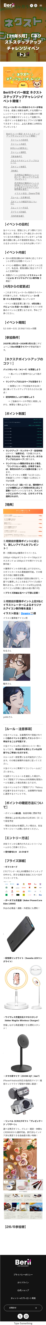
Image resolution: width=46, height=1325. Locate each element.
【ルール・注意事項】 (20, 197)
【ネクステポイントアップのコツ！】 (24, 162)
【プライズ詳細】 (18, 212)
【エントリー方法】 (19, 208)
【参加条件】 (16, 156)
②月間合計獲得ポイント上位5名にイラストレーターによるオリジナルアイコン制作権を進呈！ (26, 186)
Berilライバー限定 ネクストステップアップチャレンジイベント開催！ (23, 135)
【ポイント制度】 (18, 167)
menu (40, 5)
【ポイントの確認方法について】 (23, 203)
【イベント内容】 (18, 144)
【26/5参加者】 (17, 216)
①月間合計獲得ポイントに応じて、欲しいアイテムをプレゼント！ (26, 177)
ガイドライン (23, 1282)
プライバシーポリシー (23, 1275)
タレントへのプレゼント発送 (23, 1298)
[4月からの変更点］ (19, 148)
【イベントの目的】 (19, 140)
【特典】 (14, 171)
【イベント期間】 (18, 152)
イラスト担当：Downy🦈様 (27, 193)
